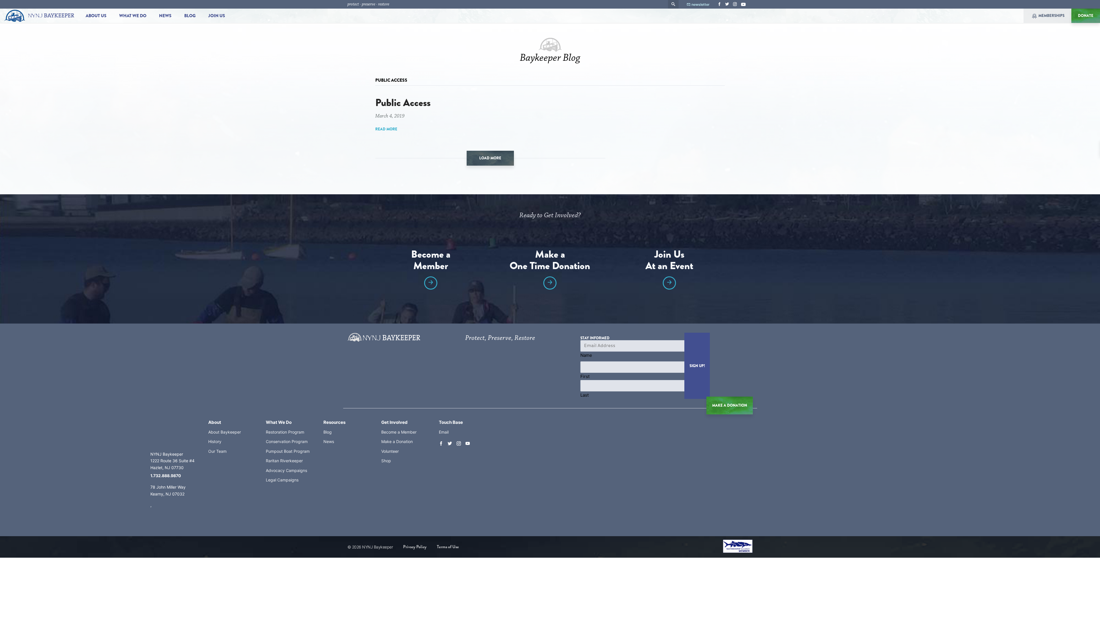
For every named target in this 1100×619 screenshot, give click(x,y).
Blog (190, 15)
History (214, 441)
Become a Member (430, 261)
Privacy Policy (415, 547)
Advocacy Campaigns (286, 470)
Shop (386, 460)
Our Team (217, 451)
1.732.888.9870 (165, 475)
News (165, 15)
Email (444, 432)
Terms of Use (448, 547)
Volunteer (390, 451)
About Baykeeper (224, 432)
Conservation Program (287, 441)
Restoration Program (285, 432)
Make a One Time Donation (550, 261)
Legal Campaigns (282, 479)
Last (584, 395)
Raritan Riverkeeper (284, 460)
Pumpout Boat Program (288, 451)
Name (586, 355)
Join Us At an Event (669, 261)
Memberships (1051, 15)
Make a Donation (397, 441)
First (585, 376)
